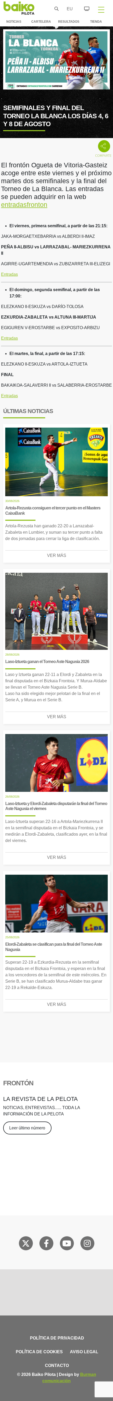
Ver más (56, 555)
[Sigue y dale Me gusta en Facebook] (46, 1244)
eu (68, 9)
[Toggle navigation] (101, 9)
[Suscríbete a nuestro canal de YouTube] (66, 1244)
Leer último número (27, 1128)
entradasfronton (24, 204)
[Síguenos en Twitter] (26, 1244)
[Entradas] (83, 8)
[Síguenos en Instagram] (87, 1244)
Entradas (9, 274)
